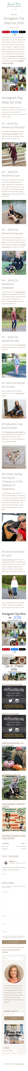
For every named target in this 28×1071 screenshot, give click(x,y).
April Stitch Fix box (9, 560)
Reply (4, 874)
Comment (5, 892)
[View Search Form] (16, 10)
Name (4, 916)
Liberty (11, 861)
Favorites (14, 14)
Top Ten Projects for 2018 (21, 846)
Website (4, 931)
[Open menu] (12, 9)
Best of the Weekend (5, 846)
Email (4, 924)
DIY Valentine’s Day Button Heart (14, 432)
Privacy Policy (20, 1064)
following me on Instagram (16, 56)
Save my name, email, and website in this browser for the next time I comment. (14, 936)
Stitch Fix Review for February (10, 134)
